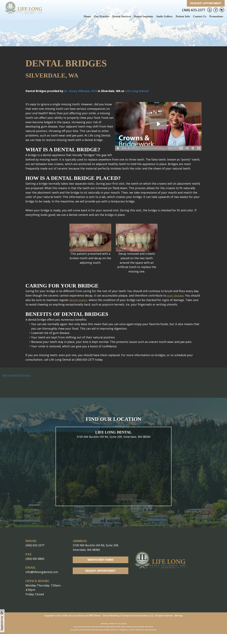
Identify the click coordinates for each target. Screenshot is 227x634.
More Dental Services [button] (16, 375)
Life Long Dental (137, 91)
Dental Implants (143, 16)
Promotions (216, 16)
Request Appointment (205, 3)
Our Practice (101, 16)
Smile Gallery (164, 16)
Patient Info (183, 16)
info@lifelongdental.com (41, 572)
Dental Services (121, 16)
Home (87, 16)
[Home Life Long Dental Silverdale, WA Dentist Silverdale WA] (24, 7)
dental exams (78, 300)
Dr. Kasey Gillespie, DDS (80, 91)
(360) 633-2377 (193, 10)
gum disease (175, 295)
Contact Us (199, 16)
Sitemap (178, 615)
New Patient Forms (101, 559)
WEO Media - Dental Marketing (104, 615)
